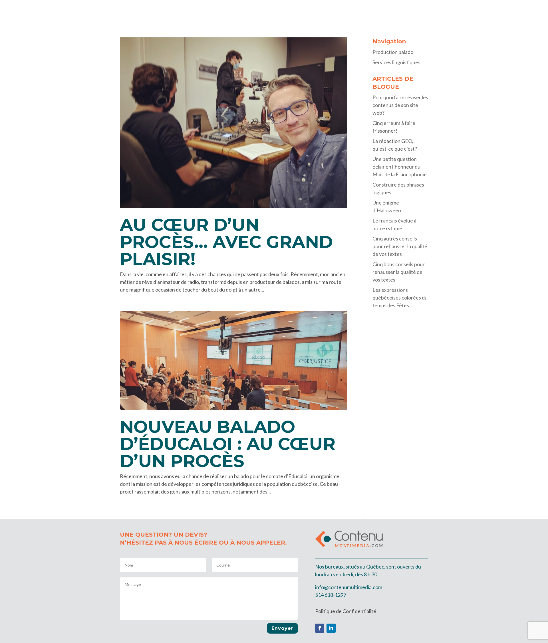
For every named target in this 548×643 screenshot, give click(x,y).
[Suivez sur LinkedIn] (331, 628)
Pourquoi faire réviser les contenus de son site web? (400, 105)
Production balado (458, 11)
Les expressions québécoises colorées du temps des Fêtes (400, 297)
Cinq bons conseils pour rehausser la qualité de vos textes (398, 272)
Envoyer (282, 628)
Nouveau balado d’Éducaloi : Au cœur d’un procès (227, 443)
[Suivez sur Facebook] (319, 628)
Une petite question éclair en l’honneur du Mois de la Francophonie (399, 166)
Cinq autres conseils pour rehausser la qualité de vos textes (399, 246)
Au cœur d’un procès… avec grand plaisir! (226, 241)
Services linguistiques (513, 11)
